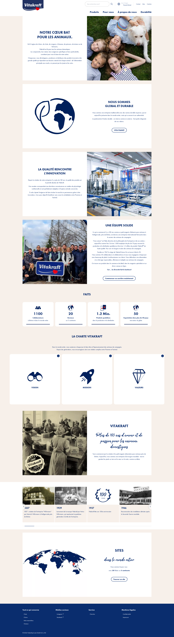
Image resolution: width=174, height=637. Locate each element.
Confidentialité (127, 614)
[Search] (111, 4)
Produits (94, 12)
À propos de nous (127, 12)
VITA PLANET (119, 130)
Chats (25, 614)
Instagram (59, 614)
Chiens (26, 617)
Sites (143, 4)
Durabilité (146, 12)
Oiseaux (26, 624)
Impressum (126, 617)
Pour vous (108, 12)
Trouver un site (119, 579)
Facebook (59, 617)
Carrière (149, 4)
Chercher (92, 614)
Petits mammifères (28, 620)
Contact (138, 4)
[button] (23, 506)
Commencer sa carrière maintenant (119, 278)
